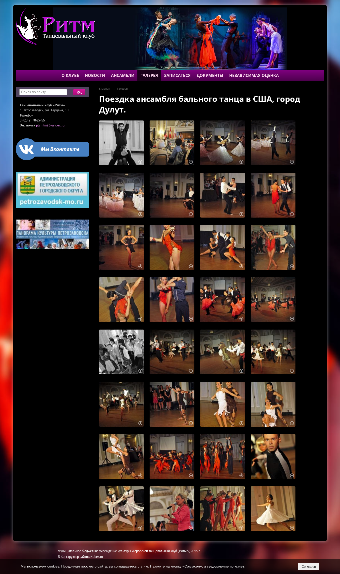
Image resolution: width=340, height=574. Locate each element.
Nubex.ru (96, 557)
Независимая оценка (254, 75)
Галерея (149, 75)
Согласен (309, 567)
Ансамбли (122, 75)
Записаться (177, 75)
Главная (104, 88)
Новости (95, 75)
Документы (210, 75)
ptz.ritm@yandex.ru (50, 125)
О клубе (70, 75)
